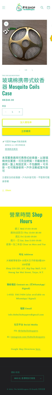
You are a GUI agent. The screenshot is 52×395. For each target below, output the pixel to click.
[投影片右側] (32, 70)
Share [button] (8, 190)
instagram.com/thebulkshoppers (28, 337)
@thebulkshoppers (28, 331)
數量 (4, 106)
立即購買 (26, 131)
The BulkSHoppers (21, 389)
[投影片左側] (19, 70)
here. (38, 349)
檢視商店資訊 (11, 149)
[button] (3, 7)
